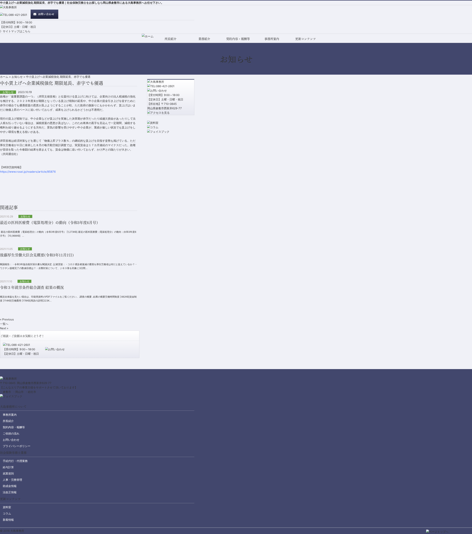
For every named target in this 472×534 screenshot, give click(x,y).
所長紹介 (170, 38)
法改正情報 (10, 492)
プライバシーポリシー (16, 446)
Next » (4, 328)
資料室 (7, 507)
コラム (7, 513)
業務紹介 (204, 38)
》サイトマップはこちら (15, 31)
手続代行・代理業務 (15, 461)
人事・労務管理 (12, 479)
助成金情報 (10, 486)
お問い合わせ (11, 439)
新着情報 (8, 519)
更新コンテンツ (305, 38)
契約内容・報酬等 (238, 38)
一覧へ (4, 324)
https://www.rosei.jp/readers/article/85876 (28, 171)
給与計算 (8, 467)
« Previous (7, 319)
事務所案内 (271, 38)
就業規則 (8, 473)
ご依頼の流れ (11, 433)
